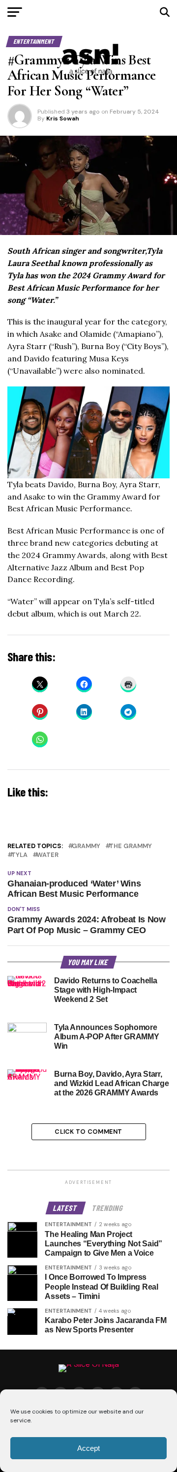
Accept (88, 1448)
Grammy (86, 846)
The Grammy (130, 846)
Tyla (19, 855)
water (47, 855)
